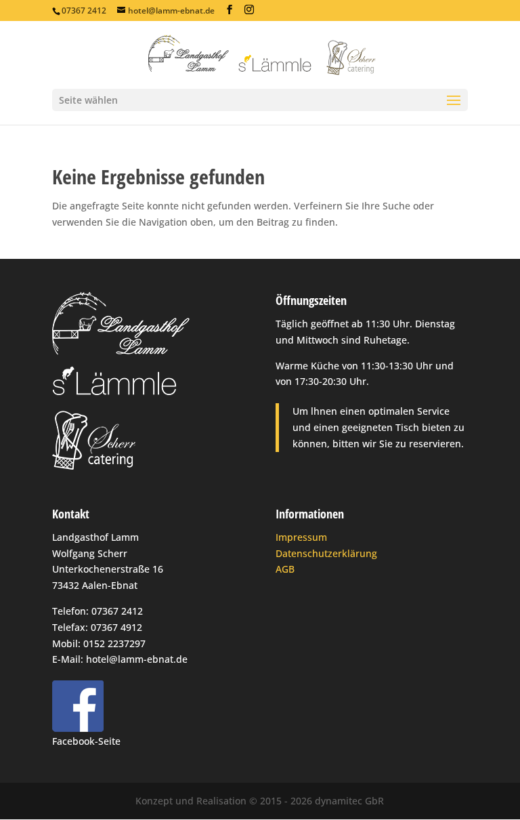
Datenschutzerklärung (326, 553)
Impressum (301, 537)
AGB (285, 568)
